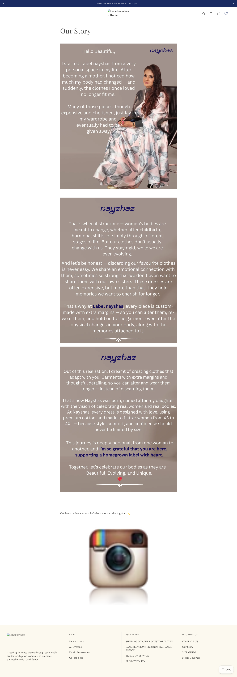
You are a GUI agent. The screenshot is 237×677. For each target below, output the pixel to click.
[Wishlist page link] (226, 13)
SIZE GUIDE (189, 652)
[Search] (204, 13)
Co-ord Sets (76, 657)
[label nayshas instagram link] (118, 561)
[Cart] (218, 13)
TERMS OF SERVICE (137, 655)
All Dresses (75, 647)
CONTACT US (190, 641)
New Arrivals (76, 641)
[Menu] (11, 14)
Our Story (187, 647)
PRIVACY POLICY (135, 661)
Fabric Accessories (79, 652)
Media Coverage (191, 657)
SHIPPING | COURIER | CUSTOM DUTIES (149, 641)
